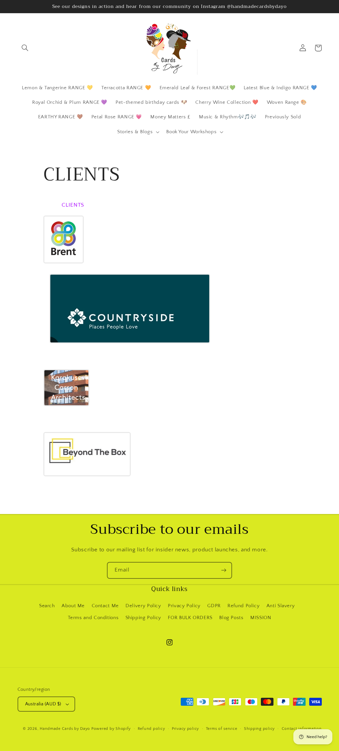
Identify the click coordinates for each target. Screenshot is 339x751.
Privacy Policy (184, 606)
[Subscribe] (223, 570)
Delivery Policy (143, 606)
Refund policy (151, 729)
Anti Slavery (280, 606)
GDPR (214, 606)
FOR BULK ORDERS (190, 617)
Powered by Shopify (111, 729)
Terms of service (221, 729)
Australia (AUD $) (43, 704)
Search (47, 606)
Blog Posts (231, 617)
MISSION (260, 617)
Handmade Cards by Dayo (65, 729)
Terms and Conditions (93, 617)
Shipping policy (259, 729)
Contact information (302, 729)
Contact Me (105, 606)
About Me (73, 606)
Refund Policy (243, 606)
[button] (25, 48)
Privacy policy (185, 729)
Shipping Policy (143, 617)
